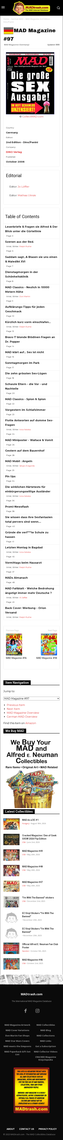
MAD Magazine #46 (32, 960)
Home (6, 19)
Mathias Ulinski (27, 195)
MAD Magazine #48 (32, 866)
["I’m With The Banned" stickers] (11, 901)
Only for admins (14, 674)
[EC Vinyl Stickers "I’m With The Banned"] (11, 917)
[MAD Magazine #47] (11, 886)
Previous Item (16, 705)
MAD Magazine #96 (16, 658)
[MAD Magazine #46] (11, 964)
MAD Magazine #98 (46, 658)
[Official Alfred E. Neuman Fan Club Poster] (11, 948)
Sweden (25, 951)
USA (24, 842)
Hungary (25, 823)
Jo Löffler (23, 186)
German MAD (17, 19)
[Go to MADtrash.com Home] (31, 8)
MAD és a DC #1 (30, 820)
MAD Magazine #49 (32, 851)
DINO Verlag (14, 151)
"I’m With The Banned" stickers (38, 897)
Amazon (30, 723)
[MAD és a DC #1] (11, 824)
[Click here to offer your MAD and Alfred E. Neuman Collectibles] (31, 807)
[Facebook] (26, 1011)
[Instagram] (37, 1011)
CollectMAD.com (32, 116)
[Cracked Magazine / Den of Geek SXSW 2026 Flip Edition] (11, 839)
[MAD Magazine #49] (11, 855)
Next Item (13, 708)
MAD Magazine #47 (32, 882)
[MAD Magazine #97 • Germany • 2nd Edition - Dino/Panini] (31, 83)
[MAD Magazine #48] (11, 870)
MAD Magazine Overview (23, 712)
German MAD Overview (22, 716)
